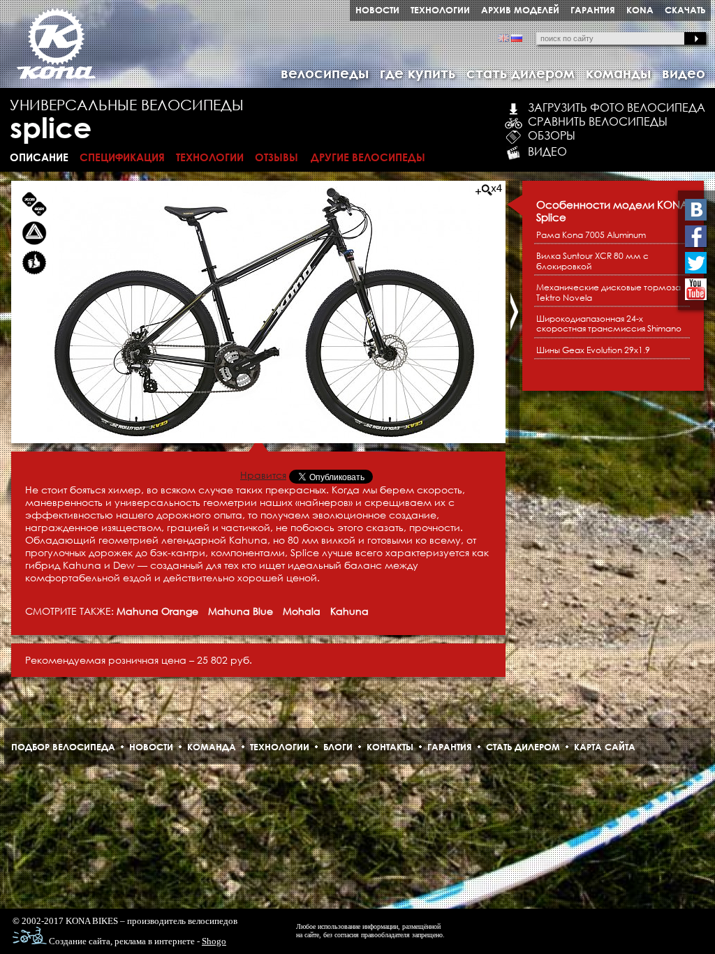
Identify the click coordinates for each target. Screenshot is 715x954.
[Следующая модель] (513, 312)
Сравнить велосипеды (598, 121)
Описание (39, 157)
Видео (547, 151)
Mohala (301, 611)
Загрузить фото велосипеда (616, 107)
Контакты (390, 746)
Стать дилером (523, 746)
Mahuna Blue (240, 611)
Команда (211, 746)
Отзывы (276, 157)
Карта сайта (604, 746)
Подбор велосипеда (63, 746)
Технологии (210, 157)
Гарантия (449, 746)
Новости (151, 746)
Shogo (214, 941)
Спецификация (122, 157)
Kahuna (349, 611)
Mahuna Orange (157, 611)
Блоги (338, 746)
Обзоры (551, 135)
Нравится (263, 475)
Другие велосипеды (368, 157)
